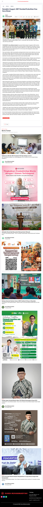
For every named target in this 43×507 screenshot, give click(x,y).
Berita (7, 6)
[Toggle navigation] (2, 1)
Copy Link (36, 16)
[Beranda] (3, 6)
